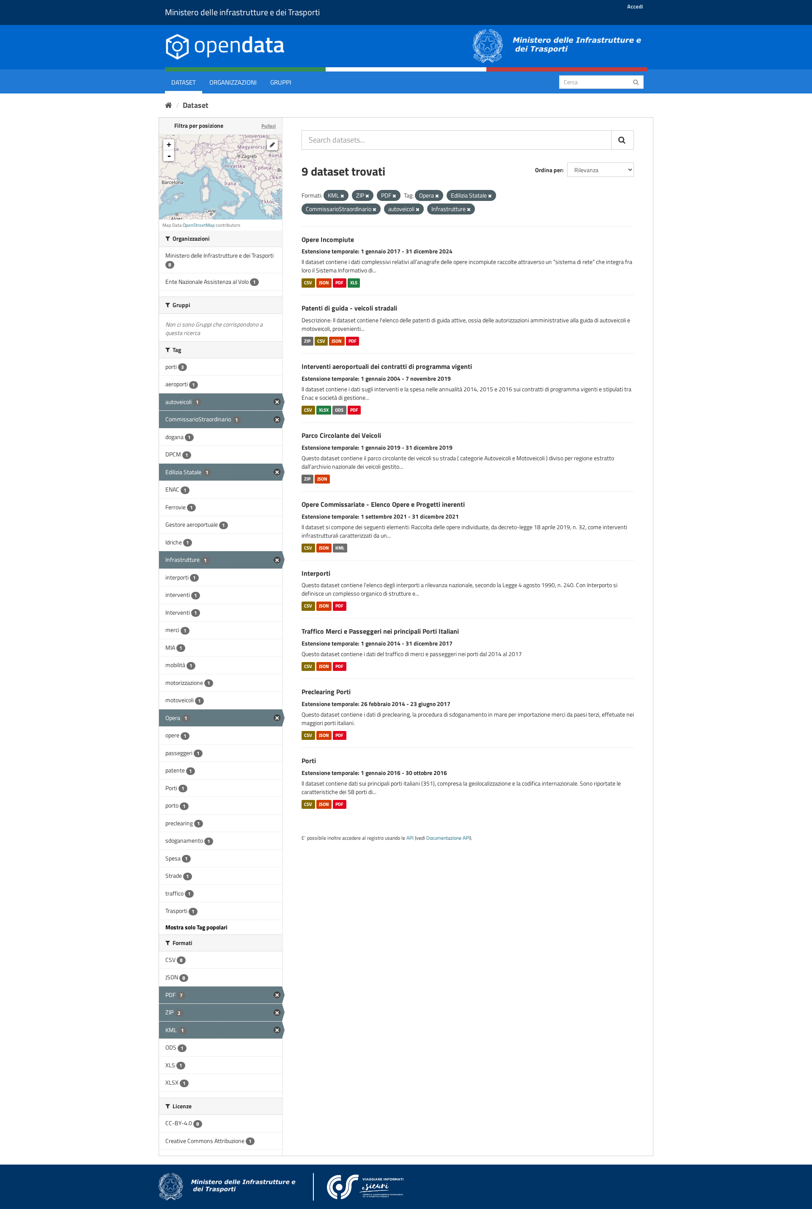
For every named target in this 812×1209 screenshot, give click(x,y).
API (410, 838)
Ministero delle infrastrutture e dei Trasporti (242, 12)
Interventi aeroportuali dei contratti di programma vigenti (387, 366)
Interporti (316, 573)
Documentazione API (448, 838)
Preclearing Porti (326, 692)
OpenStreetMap (199, 225)
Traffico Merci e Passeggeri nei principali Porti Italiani (380, 631)
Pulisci (268, 126)
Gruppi (280, 82)
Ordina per (548, 169)
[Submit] (635, 81)
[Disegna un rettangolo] (272, 144)
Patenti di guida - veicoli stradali (349, 308)
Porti (309, 761)
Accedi (635, 6)
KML (339, 547)
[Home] (168, 105)
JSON (324, 282)
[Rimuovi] (342, 195)
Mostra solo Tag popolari (196, 927)
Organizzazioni (233, 82)
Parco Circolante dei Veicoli (341, 435)
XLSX (324, 410)
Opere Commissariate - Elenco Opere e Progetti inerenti (383, 504)
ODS (339, 410)
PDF (339, 282)
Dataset (183, 82)
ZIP (307, 341)
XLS (353, 282)
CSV (308, 282)
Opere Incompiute (328, 239)
